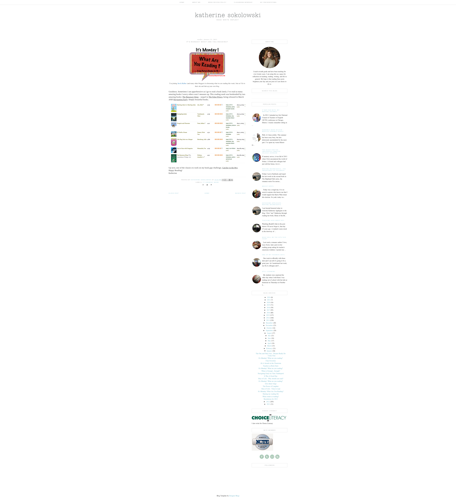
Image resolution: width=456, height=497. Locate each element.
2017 (268, 310)
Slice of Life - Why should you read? (270, 378)
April (269, 343)
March (269, 346)
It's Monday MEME (211, 182)
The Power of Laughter (271, 386)
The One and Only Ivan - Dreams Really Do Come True (271, 354)
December (269, 323)
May (269, 340)
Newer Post (240, 193)
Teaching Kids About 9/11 (273, 220)
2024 (268, 297)
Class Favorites (271, 361)
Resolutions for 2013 (271, 399)
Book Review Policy (217, 2)
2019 (268, 305)
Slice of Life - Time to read (270, 389)
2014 (268, 318)
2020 (268, 302)
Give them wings (270, 383)
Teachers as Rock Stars (270, 366)
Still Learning (268, 271)
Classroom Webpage (243, 2)
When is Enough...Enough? (270, 371)
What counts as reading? (271, 396)
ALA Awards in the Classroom (270, 363)
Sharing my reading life (271, 394)
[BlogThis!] (225, 180)
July (269, 335)
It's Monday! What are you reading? (271, 358)
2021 (268, 300)
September (269, 330)
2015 (268, 315)
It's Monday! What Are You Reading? (270, 391)
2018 (268, 307)
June (269, 338)
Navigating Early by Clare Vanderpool (271, 373)
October (269, 328)
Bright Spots (268, 186)
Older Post (174, 193)
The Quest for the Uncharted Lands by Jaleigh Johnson (271, 151)
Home (182, 2)
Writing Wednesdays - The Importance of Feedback (274, 169)
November (269, 325)
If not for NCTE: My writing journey (271, 110)
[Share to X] (227, 180)
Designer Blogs (234, 496)
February (269, 348)
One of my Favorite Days (273, 255)
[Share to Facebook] (229, 180)
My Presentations (268, 2)
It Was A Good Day (270, 376)
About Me (196, 2)
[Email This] (223, 180)
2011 (268, 404)
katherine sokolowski (228, 15)
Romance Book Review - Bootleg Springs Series (273, 130)
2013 (268, 320)
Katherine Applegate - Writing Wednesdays (272, 203)
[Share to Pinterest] (232, 180)
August (269, 333)
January (269, 351)
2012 (268, 401)
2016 (268, 312)
